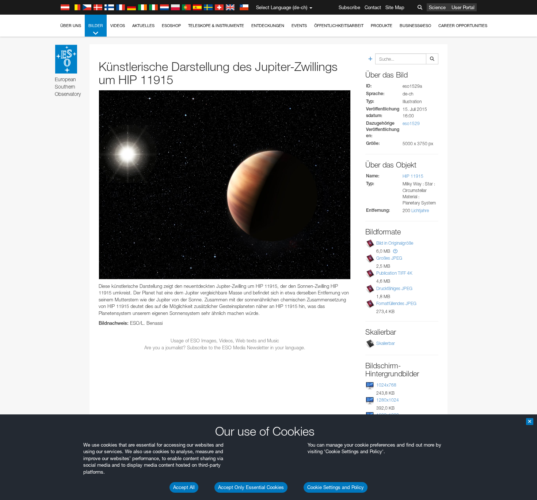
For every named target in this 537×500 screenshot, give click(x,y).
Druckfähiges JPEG (394, 288)
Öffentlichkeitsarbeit (338, 25)
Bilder (95, 25)
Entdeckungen (267, 25)
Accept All (184, 487)
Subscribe (349, 7)
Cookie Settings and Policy (335, 487)
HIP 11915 (413, 176)
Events (299, 25)
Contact (373, 7)
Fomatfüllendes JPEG (396, 303)
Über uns (70, 25)
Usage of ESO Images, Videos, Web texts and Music (225, 340)
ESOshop (171, 25)
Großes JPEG (389, 258)
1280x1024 (387, 400)
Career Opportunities (462, 25)
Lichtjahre (420, 210)
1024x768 (386, 385)
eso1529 (411, 123)
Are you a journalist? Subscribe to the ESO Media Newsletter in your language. (224, 347)
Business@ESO (415, 25)
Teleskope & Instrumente (216, 25)
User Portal (463, 7)
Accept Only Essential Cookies (251, 487)
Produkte (381, 25)
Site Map (394, 7)
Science (437, 7)
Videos (117, 25)
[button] (395, 251)
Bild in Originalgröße (394, 243)
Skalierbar (385, 343)
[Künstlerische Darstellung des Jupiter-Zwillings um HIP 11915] (224, 184)
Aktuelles (143, 25)
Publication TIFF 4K (394, 273)
